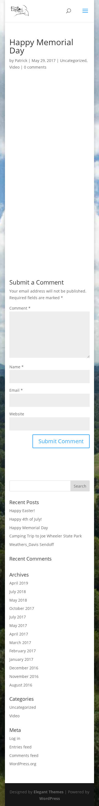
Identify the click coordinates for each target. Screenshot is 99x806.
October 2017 (21, 608)
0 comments (35, 67)
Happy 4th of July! (25, 519)
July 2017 (17, 617)
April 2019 (18, 583)
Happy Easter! (22, 510)
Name (16, 366)
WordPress (49, 798)
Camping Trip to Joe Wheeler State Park (45, 536)
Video (14, 67)
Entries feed (20, 747)
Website (16, 413)
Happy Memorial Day (28, 527)
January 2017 (21, 659)
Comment (20, 308)
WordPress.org (22, 763)
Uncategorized (73, 60)
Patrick (21, 60)
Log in (14, 738)
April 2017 (18, 634)
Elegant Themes (49, 791)
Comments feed (23, 755)
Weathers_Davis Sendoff (31, 544)
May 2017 (18, 625)
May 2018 (18, 600)
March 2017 (20, 642)
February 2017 (22, 650)
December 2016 (23, 667)
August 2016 (20, 685)
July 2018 (17, 591)
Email (16, 390)
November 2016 (23, 676)
